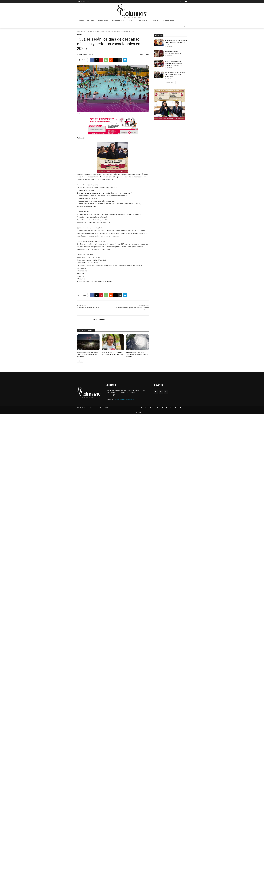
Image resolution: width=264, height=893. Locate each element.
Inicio (78, 31)
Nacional (84, 31)
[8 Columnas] (132, 11)
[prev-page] (78, 361)
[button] (184, 25)
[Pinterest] (101, 60)
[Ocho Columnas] (85, 319)
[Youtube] (186, 1)
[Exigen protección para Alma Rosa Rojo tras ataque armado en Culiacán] (113, 342)
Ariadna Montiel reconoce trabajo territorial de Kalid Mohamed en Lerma (176, 42)
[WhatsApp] (106, 60)
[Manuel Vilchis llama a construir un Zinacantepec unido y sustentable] (159, 74)
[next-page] (81, 361)
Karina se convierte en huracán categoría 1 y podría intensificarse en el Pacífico (137, 354)
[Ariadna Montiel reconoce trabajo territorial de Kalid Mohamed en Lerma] (159, 42)
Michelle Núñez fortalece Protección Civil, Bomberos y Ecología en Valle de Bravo (174, 63)
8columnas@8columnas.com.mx (126, 399)
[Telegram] (125, 60)
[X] (183, 1)
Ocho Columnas (83, 54)
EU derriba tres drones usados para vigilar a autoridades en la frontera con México (87, 354)
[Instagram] (180, 1)
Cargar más (169, 82)
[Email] (115, 60)
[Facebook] (177, 1)
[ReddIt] (111, 60)
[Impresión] (120, 60)
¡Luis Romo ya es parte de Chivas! (88, 308)
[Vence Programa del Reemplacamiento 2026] (159, 53)
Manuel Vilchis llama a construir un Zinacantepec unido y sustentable (175, 74)
